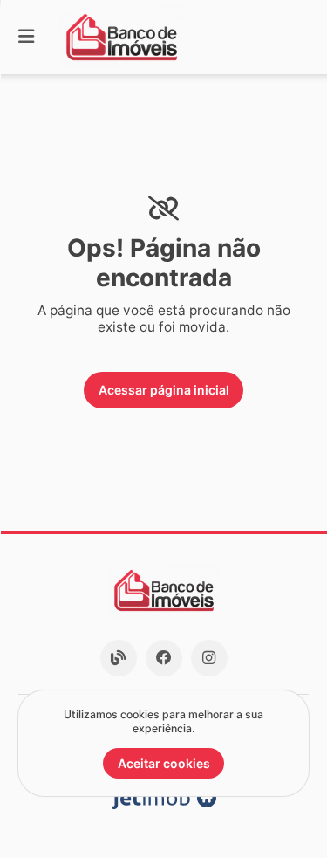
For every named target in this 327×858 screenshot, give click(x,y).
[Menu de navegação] (26, 37)
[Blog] (118, 658)
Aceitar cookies (164, 763)
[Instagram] (209, 658)
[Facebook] (164, 658)
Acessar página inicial (164, 389)
